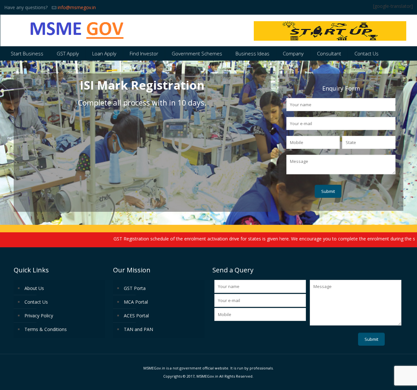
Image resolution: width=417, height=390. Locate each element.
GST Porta (135, 288)
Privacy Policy (38, 315)
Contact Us (36, 302)
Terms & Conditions (45, 329)
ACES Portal (136, 315)
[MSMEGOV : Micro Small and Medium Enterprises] (77, 30)
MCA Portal (136, 302)
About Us (34, 288)
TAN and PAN (138, 329)
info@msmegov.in (77, 7)
